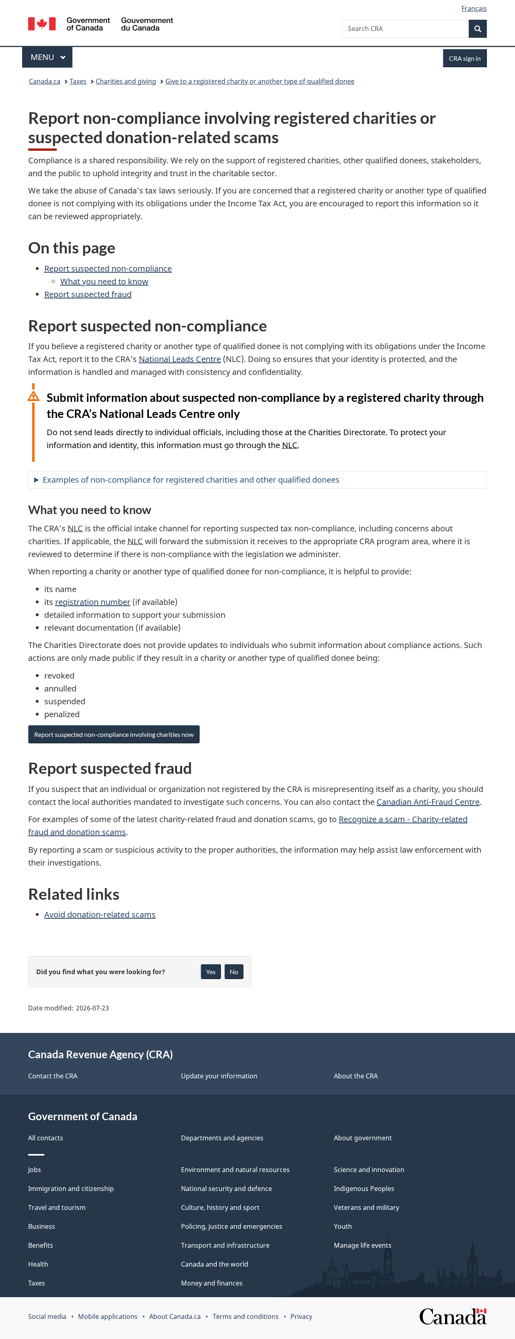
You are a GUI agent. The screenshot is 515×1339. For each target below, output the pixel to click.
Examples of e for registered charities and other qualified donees (191, 479)
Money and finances (212, 1283)
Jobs (34, 1169)
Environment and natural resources (235, 1169)
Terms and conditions (246, 1316)
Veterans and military (366, 1207)
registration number (92, 601)
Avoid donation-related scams (100, 914)
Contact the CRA (52, 1076)
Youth (343, 1226)
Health (38, 1264)
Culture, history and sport (220, 1207)
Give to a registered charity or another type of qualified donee (259, 81)
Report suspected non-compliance (108, 268)
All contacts (45, 1137)
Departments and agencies (222, 1137)
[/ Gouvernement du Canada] (100, 25)
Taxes (78, 81)
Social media (47, 1316)
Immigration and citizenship (71, 1188)
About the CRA (356, 1076)
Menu (43, 56)
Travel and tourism (57, 1207)
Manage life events (362, 1245)
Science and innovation (369, 1169)
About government (363, 1137)
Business (41, 1226)
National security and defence (226, 1188)
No (234, 971)
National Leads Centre (180, 359)
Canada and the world (214, 1264)
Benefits (40, 1245)
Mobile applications (108, 1316)
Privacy (301, 1316)
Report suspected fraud (88, 294)
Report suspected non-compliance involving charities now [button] (114, 734)
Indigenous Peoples (364, 1188)
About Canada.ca (175, 1316)
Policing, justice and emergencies (231, 1226)
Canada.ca (44, 81)
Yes (211, 971)
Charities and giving (126, 81)
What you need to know (104, 281)
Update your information (219, 1076)
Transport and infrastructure (225, 1245)
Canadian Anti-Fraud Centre (428, 801)
